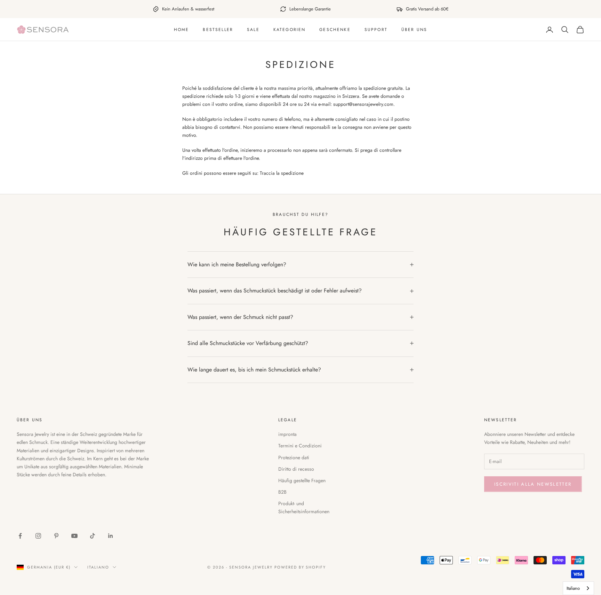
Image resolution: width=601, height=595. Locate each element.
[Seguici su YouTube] (74, 535)
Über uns (414, 29)
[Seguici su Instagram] (38, 535)
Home (181, 29)
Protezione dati (293, 457)
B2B (282, 491)
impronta (287, 434)
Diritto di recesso (296, 468)
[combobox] (578, 588)
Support (375, 29)
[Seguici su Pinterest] (56, 535)
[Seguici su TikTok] (92, 535)
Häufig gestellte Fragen (302, 480)
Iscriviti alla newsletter (533, 484)
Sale (253, 29)
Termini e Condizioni (300, 445)
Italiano (98, 567)
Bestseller (218, 29)
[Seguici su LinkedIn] (110, 535)
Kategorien (289, 29)
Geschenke (334, 29)
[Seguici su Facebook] (20, 535)
